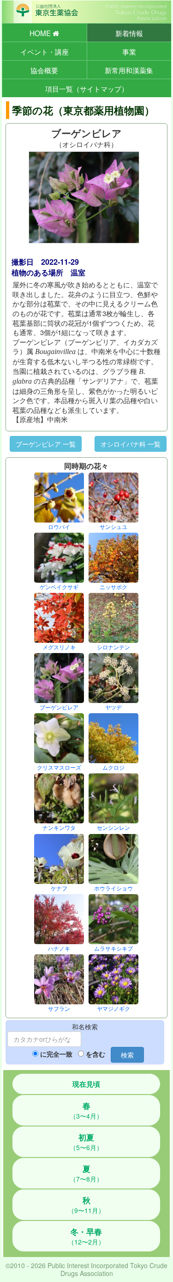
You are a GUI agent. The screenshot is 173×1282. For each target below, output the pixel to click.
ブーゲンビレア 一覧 (46, 443)
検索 (127, 1054)
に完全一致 (56, 1053)
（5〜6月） (86, 1142)
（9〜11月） (86, 1205)
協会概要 (44, 70)
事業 (129, 51)
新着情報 (129, 33)
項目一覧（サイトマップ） (86, 88)
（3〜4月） (86, 1110)
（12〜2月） (86, 1236)
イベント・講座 (44, 51)
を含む (95, 1053)
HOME (41, 33)
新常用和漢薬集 (129, 70)
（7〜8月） (86, 1173)
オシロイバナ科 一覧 (131, 443)
